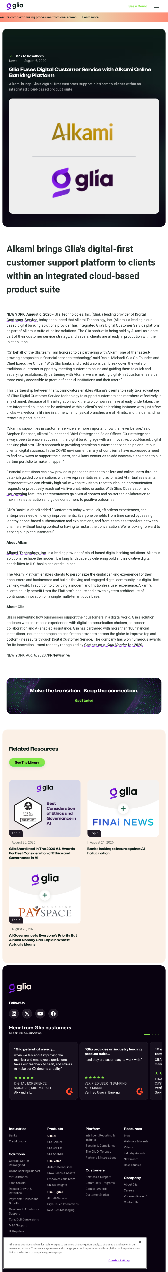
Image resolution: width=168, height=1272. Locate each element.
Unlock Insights (57, 1185)
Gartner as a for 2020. (113, 645)
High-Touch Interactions (63, 1204)
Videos (128, 1147)
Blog (127, 1135)
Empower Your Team (61, 1179)
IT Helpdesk (16, 1231)
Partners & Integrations (101, 1157)
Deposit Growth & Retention (20, 1191)
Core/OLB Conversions (24, 1219)
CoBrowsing (17, 494)
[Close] (140, 1241)
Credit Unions (18, 1141)
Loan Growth (17, 1183)
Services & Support (98, 1177)
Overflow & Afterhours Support (24, 1211)
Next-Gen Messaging (61, 1210)
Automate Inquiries (60, 1167)
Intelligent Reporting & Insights (100, 1137)
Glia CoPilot (54, 1148)
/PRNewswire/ (58, 655)
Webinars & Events (136, 1141)
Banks (13, 1135)
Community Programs (100, 1183)
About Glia (130, 1184)
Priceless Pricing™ (136, 1196)
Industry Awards (134, 1153)
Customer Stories (97, 1194)
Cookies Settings (119, 1260)
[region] (75, 1253)
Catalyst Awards (96, 1188)
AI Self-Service (57, 1198)
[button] (147, 1034)
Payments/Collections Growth (23, 1201)
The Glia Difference (98, 1151)
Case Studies (132, 1165)
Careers (129, 1190)
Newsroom (131, 1159)
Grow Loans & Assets (61, 1173)
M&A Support (18, 1225)
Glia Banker (54, 1142)
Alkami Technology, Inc (26, 553)
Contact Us (131, 1202)
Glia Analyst (55, 1153)
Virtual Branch (18, 1177)
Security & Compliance (100, 1145)
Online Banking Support (24, 1171)
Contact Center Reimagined (19, 1163)
